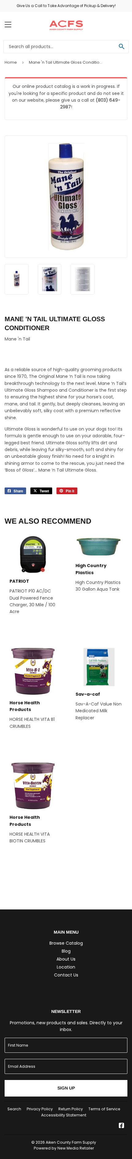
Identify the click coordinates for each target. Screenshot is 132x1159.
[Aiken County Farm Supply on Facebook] (121, 1126)
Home (11, 62)
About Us (66, 959)
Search (14, 1109)
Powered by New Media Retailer (64, 1148)
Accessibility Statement (63, 1115)
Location (66, 967)
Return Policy (70, 1109)
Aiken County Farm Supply (71, 1142)
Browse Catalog (66, 943)
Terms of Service (104, 1109)
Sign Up (66, 1088)
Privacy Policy (40, 1109)
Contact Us (66, 975)
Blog (66, 951)
